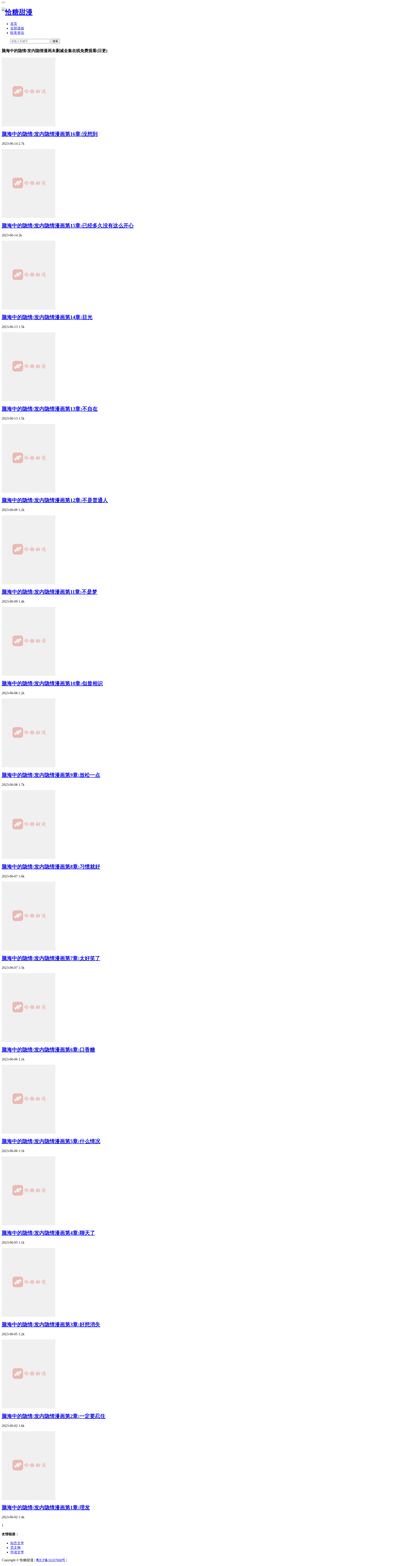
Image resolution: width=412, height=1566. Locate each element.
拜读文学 (17, 1552)
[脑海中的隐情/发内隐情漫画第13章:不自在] (28, 400)
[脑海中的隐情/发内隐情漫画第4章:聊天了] (28, 1224)
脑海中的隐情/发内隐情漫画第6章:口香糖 (48, 1049)
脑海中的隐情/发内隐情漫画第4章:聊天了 (48, 1233)
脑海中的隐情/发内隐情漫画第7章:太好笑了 (51, 958)
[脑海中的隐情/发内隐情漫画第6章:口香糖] (28, 1041)
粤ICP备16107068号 (50, 1560)
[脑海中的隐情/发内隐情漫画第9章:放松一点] (28, 766)
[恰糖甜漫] (17, 12)
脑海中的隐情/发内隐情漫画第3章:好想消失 (51, 1324)
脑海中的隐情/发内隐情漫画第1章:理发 (46, 1507)
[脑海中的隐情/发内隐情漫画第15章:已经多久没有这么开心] (28, 216)
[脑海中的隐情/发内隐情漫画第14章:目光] (28, 308)
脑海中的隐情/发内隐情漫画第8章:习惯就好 (51, 866)
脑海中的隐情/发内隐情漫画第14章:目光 (47, 317)
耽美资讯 (17, 33)
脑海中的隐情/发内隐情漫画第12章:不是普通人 (55, 500)
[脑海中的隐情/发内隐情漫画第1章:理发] (28, 1499)
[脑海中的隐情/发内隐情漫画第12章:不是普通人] (28, 491)
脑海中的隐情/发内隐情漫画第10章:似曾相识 (52, 683)
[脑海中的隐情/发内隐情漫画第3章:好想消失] (28, 1315)
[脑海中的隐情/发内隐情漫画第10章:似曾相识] (28, 674)
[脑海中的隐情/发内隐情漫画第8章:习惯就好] (28, 858)
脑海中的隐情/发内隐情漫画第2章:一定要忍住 (53, 1416)
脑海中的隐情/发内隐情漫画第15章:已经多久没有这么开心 (68, 225)
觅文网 (15, 1547)
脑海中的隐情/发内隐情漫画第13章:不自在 (50, 409)
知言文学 (17, 1543)
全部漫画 (17, 28)
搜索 (55, 41)
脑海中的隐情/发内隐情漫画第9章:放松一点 (51, 775)
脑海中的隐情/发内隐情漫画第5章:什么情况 (51, 1141)
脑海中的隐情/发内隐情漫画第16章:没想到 (50, 134)
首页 (13, 24)
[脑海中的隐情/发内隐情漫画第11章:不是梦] (28, 583)
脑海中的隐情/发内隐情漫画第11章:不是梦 (49, 592)
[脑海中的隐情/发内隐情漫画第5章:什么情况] (28, 1132)
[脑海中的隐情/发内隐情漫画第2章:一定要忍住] (28, 1407)
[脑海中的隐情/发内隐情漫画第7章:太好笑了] (28, 949)
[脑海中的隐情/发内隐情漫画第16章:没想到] (28, 125)
